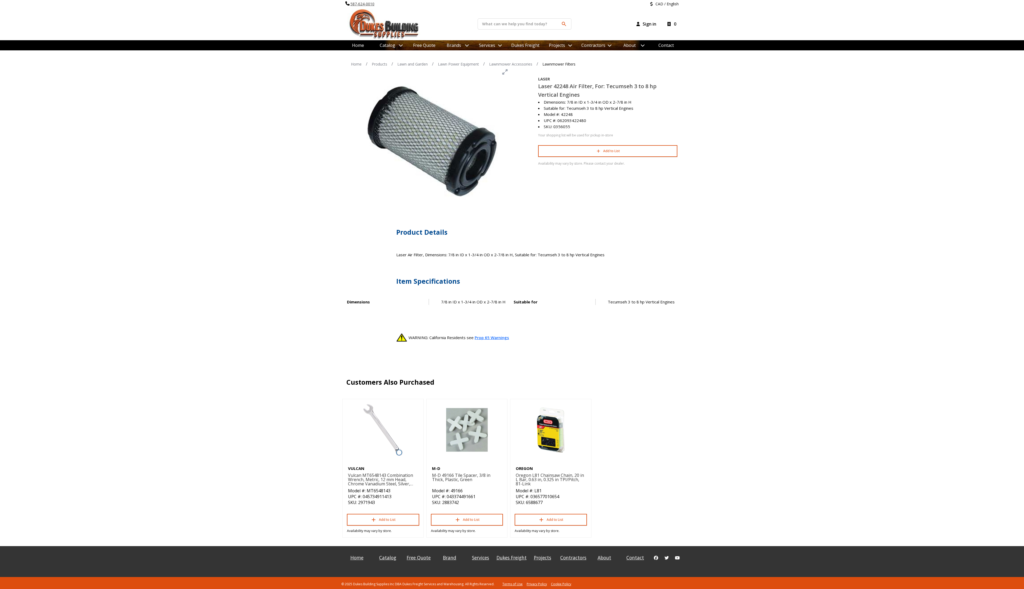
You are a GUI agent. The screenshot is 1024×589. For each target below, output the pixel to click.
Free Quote (424, 45)
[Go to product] (383, 430)
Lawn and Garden (412, 64)
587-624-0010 (362, 3)
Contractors (593, 45)
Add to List (611, 151)
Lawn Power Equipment (458, 64)
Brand (449, 557)
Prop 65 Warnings (492, 337)
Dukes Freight (525, 45)
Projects (557, 45)
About (629, 45)
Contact (666, 45)
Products (379, 64)
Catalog (387, 557)
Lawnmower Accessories (510, 64)
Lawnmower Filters (558, 64)
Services (487, 45)
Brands (454, 45)
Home (358, 45)
